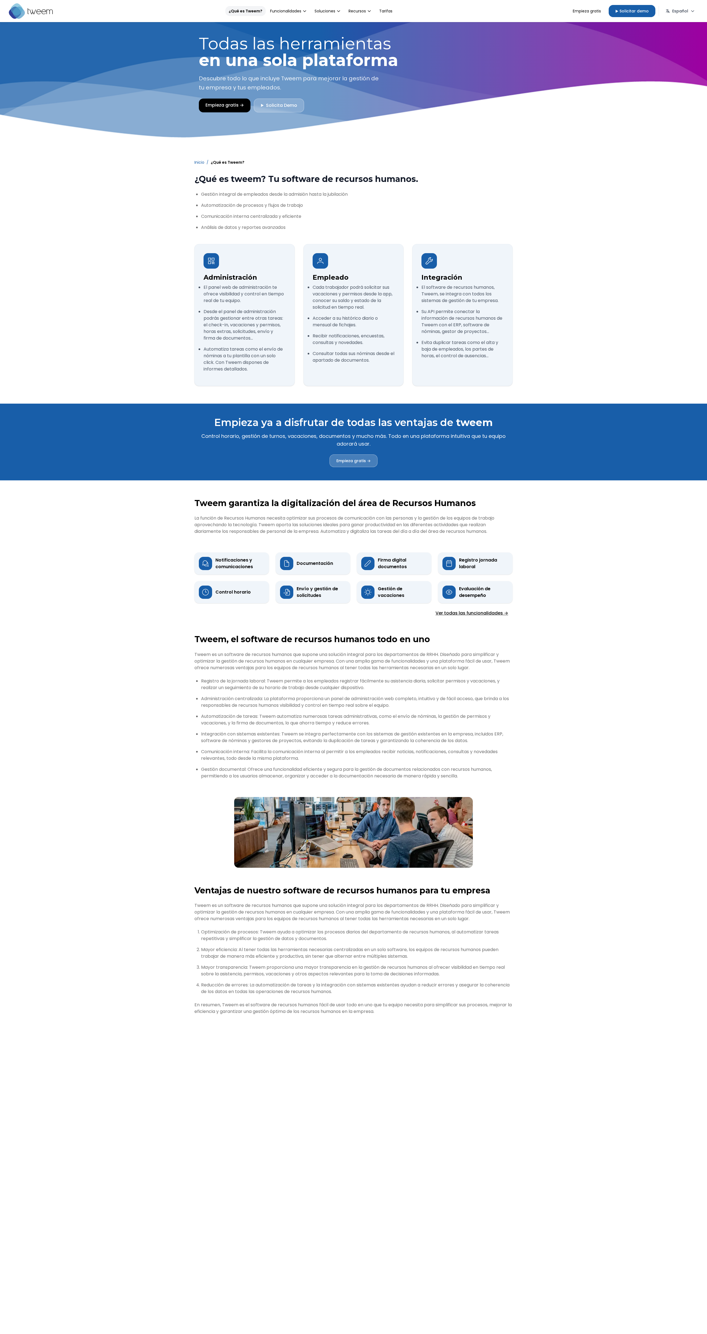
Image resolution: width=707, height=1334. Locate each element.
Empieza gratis (587, 11)
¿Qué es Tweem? (245, 11)
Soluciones (325, 11)
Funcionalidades (285, 11)
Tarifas (385, 11)
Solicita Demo (279, 105)
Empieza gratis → (353, 461)
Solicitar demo (632, 11)
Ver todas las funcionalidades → (472, 613)
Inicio (199, 162)
